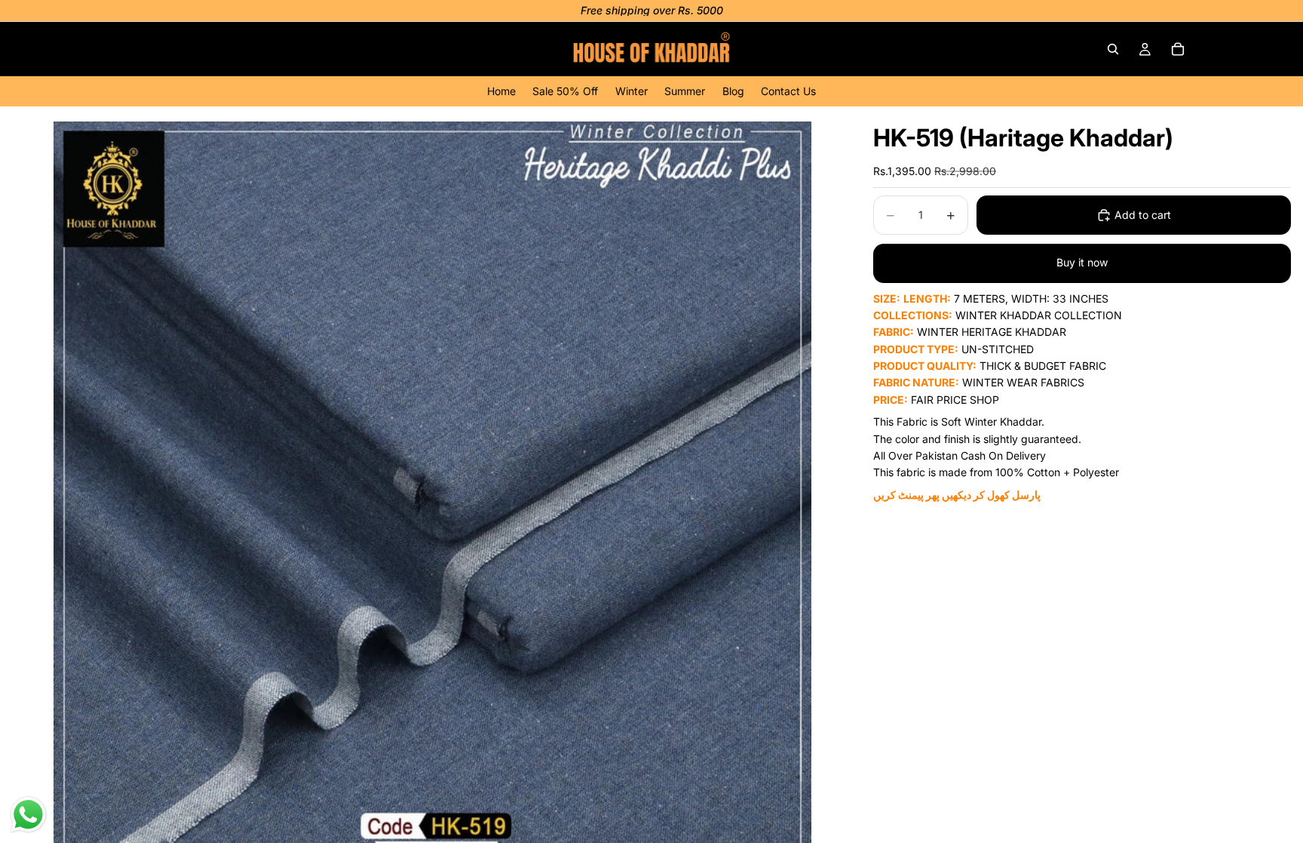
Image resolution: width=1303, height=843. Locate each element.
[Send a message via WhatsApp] (28, 814)
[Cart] (1177, 49)
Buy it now (1082, 262)
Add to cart (1142, 214)
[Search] (1113, 49)
